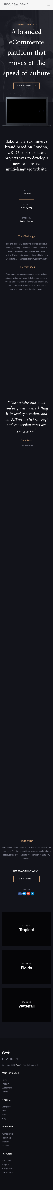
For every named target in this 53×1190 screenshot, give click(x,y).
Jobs (4, 1111)
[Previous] (11, 111)
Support (5, 1165)
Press (4, 1115)
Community (7, 1172)
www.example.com (26, 870)
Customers (7, 1088)
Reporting (6, 1138)
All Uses (5, 1146)
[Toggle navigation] (38, 5)
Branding (26, 926)
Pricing (5, 1092)
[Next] (41, 111)
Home (4, 1080)
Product (5, 1084)
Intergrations (8, 1168)
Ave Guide (6, 1161)
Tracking (5, 1142)
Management (8, 1134)
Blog (4, 1118)
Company (6, 1107)
